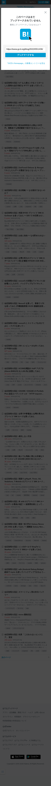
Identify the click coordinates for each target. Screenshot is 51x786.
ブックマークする (25, 55)
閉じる (45, 12)
